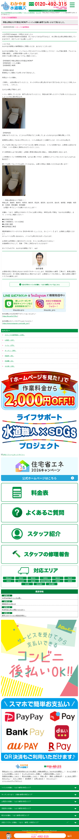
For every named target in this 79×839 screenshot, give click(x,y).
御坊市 (58, 578)
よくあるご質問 (70, 776)
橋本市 (33, 578)
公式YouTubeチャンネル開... (11, 598)
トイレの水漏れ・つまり (10, 774)
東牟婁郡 (52, 584)
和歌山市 (9, 578)
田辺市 (70, 578)
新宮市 (9, 581)
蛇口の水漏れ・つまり (29, 776)
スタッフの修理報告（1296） (15, 335)
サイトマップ (51, 778)
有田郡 (70, 581)
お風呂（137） (10, 340)
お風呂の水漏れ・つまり (52, 774)
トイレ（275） (10, 345)
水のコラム (6, 778)
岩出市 (33, 581)
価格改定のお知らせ (9, 604)
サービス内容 (71, 771)
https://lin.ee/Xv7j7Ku (10, 316)
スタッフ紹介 (17, 778)
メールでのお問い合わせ (47, 10)
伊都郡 (58, 581)
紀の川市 (21, 581)
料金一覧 (43, 776)
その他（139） (10, 366)
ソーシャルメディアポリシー (12, 781)
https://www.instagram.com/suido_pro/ (16, 323)
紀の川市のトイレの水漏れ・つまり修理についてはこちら (41, 284)
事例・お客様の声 (56, 776)
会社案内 (28, 778)
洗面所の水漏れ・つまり (10, 776)
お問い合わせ (38, 778)
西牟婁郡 (39, 584)
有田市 (45, 578)
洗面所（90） (9, 356)
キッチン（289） (10, 350)
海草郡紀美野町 (45, 581)
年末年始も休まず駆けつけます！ (13, 610)
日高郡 (27, 584)
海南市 (21, 578)
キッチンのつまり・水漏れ (31, 774)
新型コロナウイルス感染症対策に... (14, 615)
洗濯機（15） (9, 361)
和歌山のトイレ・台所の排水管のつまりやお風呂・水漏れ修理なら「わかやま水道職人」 (33, 771)
